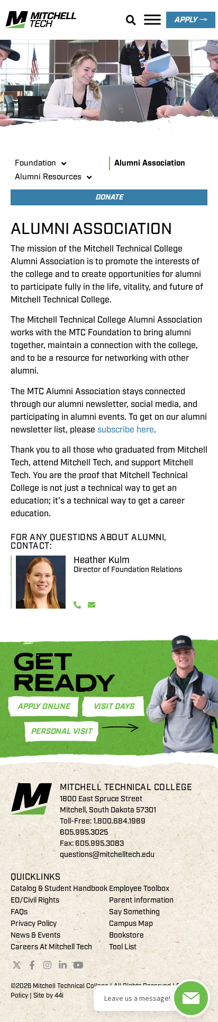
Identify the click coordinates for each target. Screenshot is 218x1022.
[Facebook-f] (32, 964)
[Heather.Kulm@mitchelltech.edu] (93, 605)
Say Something (134, 911)
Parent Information (141, 900)
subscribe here (125, 430)
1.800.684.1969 (119, 821)
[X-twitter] (17, 964)
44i (58, 996)
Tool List (123, 946)
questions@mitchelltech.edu (107, 854)
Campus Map (131, 923)
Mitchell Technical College (126, 787)
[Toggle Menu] (152, 19)
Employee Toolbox (139, 888)
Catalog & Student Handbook (59, 888)
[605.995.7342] (79, 605)
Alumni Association (149, 163)
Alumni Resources (48, 177)
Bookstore (126, 935)
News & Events (35, 935)
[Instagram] (47, 964)
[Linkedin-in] (62, 964)
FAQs (19, 911)
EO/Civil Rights (35, 900)
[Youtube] (77, 964)
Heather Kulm (102, 560)
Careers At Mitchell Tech (51, 946)
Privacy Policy (34, 923)
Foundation (35, 163)
